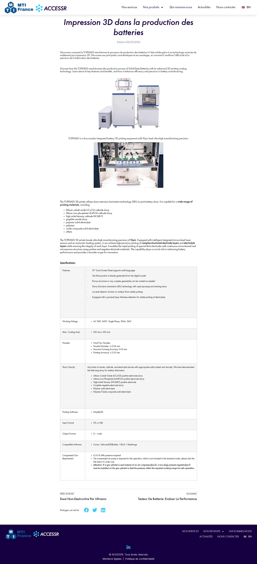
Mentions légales (112, 558)
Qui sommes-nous (181, 7)
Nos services (129, 7)
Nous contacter (226, 7)
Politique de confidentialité (139, 558)
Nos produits (151, 7)
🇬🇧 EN (246, 7)
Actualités (204, 7)
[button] (86, 510)
